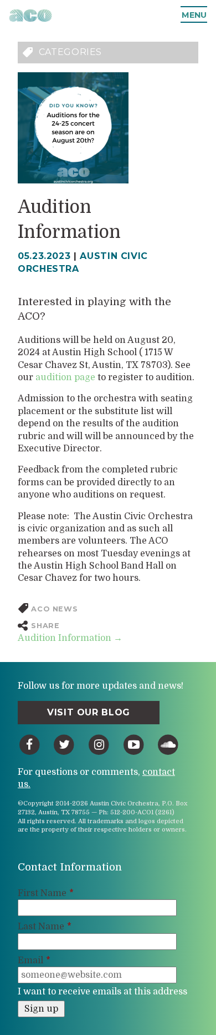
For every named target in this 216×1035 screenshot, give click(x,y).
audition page (66, 377)
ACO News (54, 609)
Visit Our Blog (88, 712)
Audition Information (70, 638)
